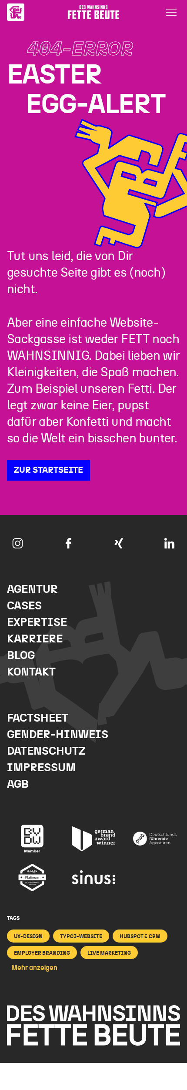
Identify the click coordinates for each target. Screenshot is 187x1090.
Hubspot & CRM (140, 936)
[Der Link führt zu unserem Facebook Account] (68, 543)
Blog (21, 656)
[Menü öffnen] (171, 12)
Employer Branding (42, 953)
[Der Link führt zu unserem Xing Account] (119, 543)
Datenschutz (46, 751)
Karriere (35, 639)
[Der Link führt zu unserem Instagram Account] (18, 543)
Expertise (37, 623)
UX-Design (28, 936)
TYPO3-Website (81, 936)
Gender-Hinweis (57, 735)
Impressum (41, 768)
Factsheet (37, 718)
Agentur (32, 590)
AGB (18, 784)
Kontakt (31, 672)
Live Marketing (109, 953)
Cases (24, 606)
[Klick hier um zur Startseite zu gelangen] (15, 12)
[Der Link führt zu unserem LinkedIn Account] (169, 543)
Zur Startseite (48, 470)
